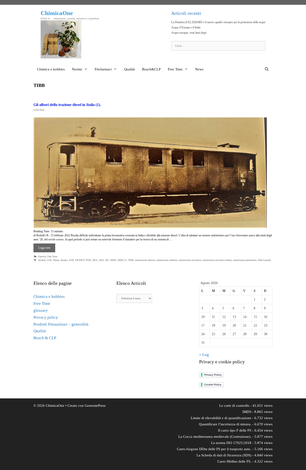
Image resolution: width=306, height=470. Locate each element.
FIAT (71, 260)
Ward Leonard (264, 260)
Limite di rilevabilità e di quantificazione (221, 418)
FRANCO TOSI (83, 260)
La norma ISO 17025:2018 (231, 443)
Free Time (175, 69)
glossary (40, 310)
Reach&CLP (151, 69)
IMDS (246, 412)
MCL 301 (104, 260)
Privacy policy (45, 317)
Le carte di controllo (234, 405)
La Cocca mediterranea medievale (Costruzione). (214, 436)
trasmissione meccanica (190, 260)
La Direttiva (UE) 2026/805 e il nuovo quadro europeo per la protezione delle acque (218, 22)
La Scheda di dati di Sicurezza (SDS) (224, 455)
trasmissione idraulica (167, 260)
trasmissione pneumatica (244, 260)
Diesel (56, 260)
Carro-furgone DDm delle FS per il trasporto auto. (214, 449)
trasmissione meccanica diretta (216, 260)
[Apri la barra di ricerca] (267, 69)
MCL (95, 260)
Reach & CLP (44, 338)
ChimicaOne (57, 13)
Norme (77, 69)
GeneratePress (95, 405)
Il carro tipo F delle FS (234, 430)
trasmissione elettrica (145, 260)
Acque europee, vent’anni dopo (189, 32)
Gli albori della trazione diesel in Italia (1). (67, 105)
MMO (113, 260)
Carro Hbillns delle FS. (234, 461)
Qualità (129, 69)
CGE (49, 260)
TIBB (131, 260)
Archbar (41, 260)
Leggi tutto (44, 247)
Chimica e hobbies (51, 69)
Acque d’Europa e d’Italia (185, 27)
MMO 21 (122, 260)
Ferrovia (42, 256)
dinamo (64, 260)
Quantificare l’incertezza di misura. (225, 424)
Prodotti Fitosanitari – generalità (60, 324)
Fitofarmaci (103, 69)
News (199, 69)
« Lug (204, 354)
